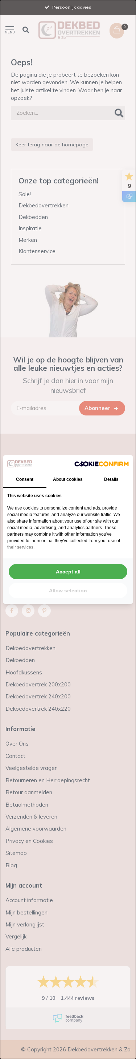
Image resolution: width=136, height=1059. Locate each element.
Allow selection (68, 590)
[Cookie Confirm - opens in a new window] (101, 463)
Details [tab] (111, 479)
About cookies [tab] (68, 479)
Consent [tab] (24, 479)
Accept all (68, 572)
